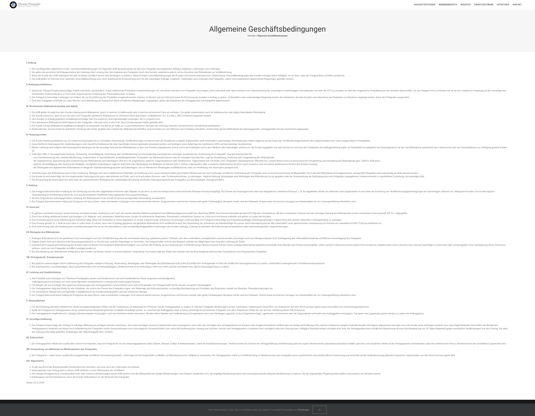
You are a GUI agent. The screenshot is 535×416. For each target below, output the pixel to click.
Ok (319, 410)
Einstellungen (303, 410)
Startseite (251, 36)
